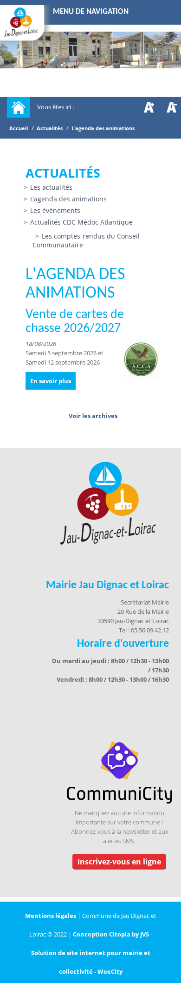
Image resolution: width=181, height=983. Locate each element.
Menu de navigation (91, 12)
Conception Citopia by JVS (111, 934)
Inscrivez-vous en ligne (119, 862)
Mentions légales (51, 915)
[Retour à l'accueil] (18, 107)
